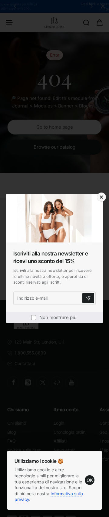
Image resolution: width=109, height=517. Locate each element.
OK (90, 480)
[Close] (101, 197)
